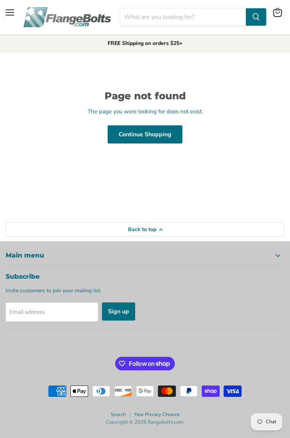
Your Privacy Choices (156, 414)
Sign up (118, 311)
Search (118, 414)
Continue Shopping (145, 134)
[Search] (256, 17)
